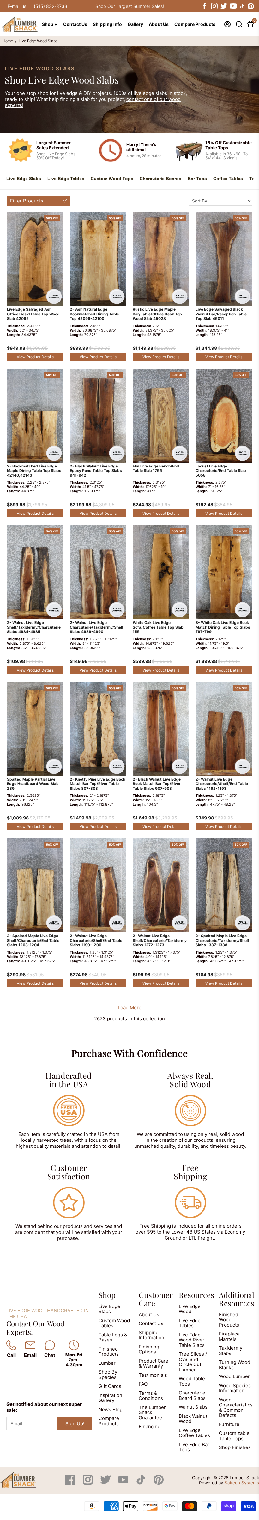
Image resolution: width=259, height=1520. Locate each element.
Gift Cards (110, 1386)
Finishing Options (149, 1349)
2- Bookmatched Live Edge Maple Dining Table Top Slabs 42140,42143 (34, 471)
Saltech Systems (242, 1482)
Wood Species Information (235, 1388)
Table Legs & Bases (113, 1337)
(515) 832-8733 (50, 6)
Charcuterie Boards (160, 178)
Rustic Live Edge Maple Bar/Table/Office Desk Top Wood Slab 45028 (157, 314)
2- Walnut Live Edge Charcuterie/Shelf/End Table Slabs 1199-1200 (96, 940)
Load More (130, 1008)
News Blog (111, 1409)
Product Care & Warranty (153, 1363)
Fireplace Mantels (229, 1336)
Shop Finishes (235, 1447)
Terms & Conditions (151, 1395)
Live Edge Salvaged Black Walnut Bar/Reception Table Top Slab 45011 (221, 314)
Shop (107, 1295)
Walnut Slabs (193, 1407)
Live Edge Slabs (23, 178)
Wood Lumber (234, 1376)
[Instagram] (88, 1483)
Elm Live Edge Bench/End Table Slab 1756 (156, 468)
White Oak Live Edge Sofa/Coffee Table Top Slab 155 (158, 627)
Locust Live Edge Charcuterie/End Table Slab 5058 (221, 471)
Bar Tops (197, 178)
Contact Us (75, 24)
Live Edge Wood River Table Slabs (192, 1340)
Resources (196, 1295)
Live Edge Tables (65, 178)
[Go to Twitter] (223, 6)
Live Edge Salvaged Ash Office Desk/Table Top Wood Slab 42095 (33, 314)
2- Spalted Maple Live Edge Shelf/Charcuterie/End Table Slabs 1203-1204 (33, 940)
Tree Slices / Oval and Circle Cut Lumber (193, 1362)
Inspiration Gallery (110, 1398)
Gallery (135, 24)
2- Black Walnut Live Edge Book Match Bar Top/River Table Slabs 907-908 (157, 784)
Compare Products (194, 24)
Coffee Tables (228, 178)
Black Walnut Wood (193, 1418)
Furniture (229, 1424)
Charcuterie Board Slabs (192, 1395)
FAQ (143, 1384)
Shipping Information (151, 1335)
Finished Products (109, 1351)
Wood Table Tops (192, 1381)
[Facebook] (70, 1483)
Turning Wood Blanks (234, 1364)
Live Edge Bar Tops (194, 1447)
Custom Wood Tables (114, 1323)
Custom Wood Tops (112, 178)
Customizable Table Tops (234, 1435)
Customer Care (155, 1299)
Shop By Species (108, 1374)
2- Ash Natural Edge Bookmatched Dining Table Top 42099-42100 (94, 314)
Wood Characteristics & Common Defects (236, 1407)
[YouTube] (124, 1483)
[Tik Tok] (141, 1483)
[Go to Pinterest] (251, 6)
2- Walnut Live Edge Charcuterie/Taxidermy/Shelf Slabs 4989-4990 (96, 627)
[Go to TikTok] (242, 6)
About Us (159, 24)
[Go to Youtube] (232, 6)
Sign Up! (74, 1424)
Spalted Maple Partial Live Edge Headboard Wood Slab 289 (33, 784)
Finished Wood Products (229, 1320)
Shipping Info (107, 24)
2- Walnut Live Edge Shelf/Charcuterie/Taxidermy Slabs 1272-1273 (160, 940)
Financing (149, 1426)
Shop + (49, 24)
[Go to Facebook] (204, 6)
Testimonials (153, 1375)
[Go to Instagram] (213, 6)
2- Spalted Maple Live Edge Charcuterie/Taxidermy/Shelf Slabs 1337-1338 (222, 940)
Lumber (107, 1363)
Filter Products (26, 201)
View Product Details (35, 357)
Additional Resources (236, 1299)
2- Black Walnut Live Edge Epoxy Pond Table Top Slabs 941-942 (96, 471)
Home (8, 40)
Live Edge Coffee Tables (194, 1433)
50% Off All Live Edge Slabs (129, 6)
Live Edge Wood (190, 1309)
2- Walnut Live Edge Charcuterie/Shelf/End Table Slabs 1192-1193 (222, 784)
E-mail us (17, 6)
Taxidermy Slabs (230, 1350)
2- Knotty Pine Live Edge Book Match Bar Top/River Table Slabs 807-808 (97, 784)
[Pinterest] (159, 1483)
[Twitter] (106, 1483)
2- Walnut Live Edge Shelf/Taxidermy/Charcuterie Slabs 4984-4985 (34, 627)
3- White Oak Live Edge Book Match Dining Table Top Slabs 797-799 (223, 627)
